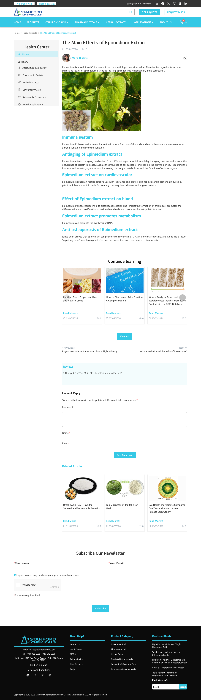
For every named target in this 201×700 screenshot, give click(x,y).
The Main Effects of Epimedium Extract (58, 32)
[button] (182, 297)
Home (16, 32)
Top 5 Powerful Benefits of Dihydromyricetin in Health (164, 674)
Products (33, 22)
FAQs (72, 669)
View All (124, 336)
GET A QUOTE (149, 12)
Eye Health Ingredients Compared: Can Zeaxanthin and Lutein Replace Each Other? (167, 508)
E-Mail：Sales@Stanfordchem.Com (39, 649)
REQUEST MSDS (176, 12)
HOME (17, 22)
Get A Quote (75, 649)
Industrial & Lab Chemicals (123, 669)
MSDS (73, 654)
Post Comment (125, 455)
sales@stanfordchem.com (139, 3)
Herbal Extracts (30, 32)
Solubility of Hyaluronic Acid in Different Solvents (166, 653)
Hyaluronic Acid (24, 3)
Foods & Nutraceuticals (122, 659)
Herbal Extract (46, 3)
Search (183, 686)
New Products (76, 664)
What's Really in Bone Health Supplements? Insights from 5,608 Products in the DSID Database (167, 300)
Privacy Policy (76, 659)
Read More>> (70, 313)
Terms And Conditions (38, 669)
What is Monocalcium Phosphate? (168, 667)
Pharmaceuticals (86, 22)
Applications (142, 22)
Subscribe (100, 608)
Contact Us (75, 644)
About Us (165, 22)
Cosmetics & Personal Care (123, 664)
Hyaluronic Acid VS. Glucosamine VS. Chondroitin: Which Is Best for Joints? (169, 661)
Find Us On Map (38, 664)
